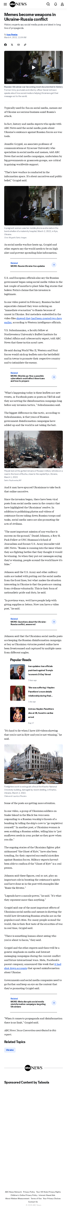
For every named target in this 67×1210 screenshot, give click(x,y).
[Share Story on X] (12, 44)
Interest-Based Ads (47, 1195)
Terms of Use (36, 1198)
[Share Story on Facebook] (5, 44)
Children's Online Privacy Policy (24, 1195)
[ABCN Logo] (18, 4)
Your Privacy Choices (52, 1198)
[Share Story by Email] (18, 44)
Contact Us (33, 1202)
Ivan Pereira (12, 34)
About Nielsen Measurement (17, 1198)
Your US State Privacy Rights (48, 1192)
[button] (5, 4)
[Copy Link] (25, 44)
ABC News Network (13, 1192)
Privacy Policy (29, 1192)
